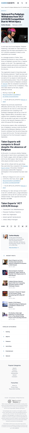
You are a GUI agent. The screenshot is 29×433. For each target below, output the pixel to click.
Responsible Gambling (14, 389)
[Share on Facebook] (7, 226)
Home (2, 7)
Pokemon (14, 370)
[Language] (18, 3)
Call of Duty (14, 371)
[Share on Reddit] (22, 226)
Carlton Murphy (5, 25)
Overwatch (4, 85)
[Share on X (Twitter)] (11, 226)
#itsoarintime (6, 94)
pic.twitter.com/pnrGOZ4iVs (10, 96)
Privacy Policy (14, 387)
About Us (14, 385)
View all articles (13, 247)
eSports (3, 10)
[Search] (22, 3)
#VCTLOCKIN (14, 94)
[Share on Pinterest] (18, 226)
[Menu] (26, 3)
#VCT (19, 94)
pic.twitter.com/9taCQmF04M (11, 182)
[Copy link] (26, 226)
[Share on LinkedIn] (15, 226)
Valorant (5, 84)
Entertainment (14, 373)
